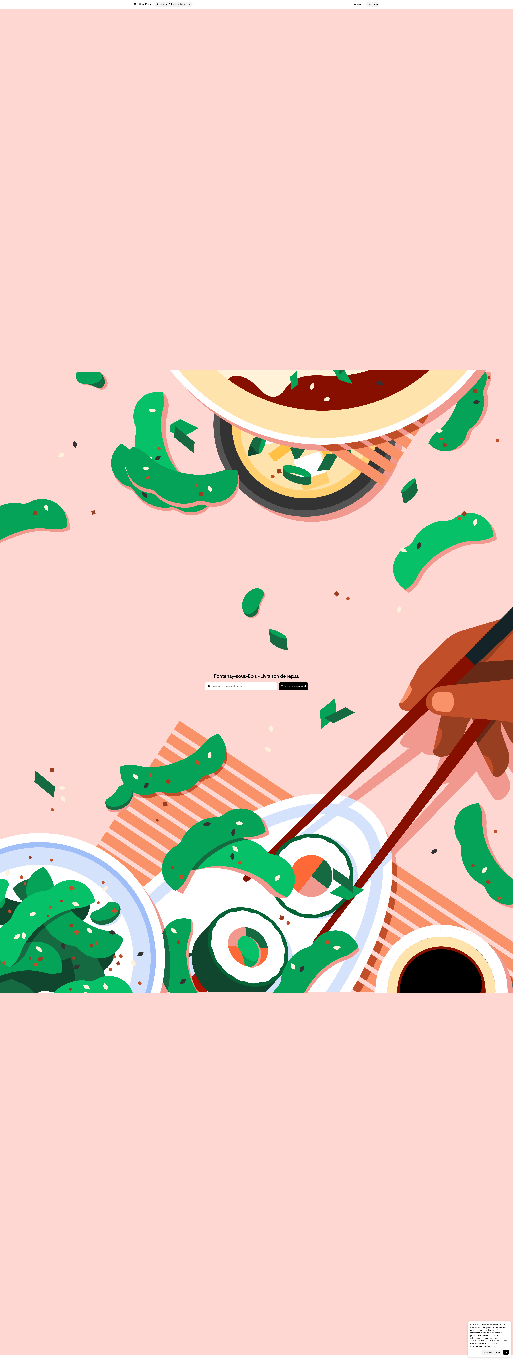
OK (506, 1352)
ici (495, 1346)
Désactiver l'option (491, 1352)
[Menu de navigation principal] (135, 4)
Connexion (358, 4)
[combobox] (243, 686)
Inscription (373, 4)
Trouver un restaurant (293, 686)
